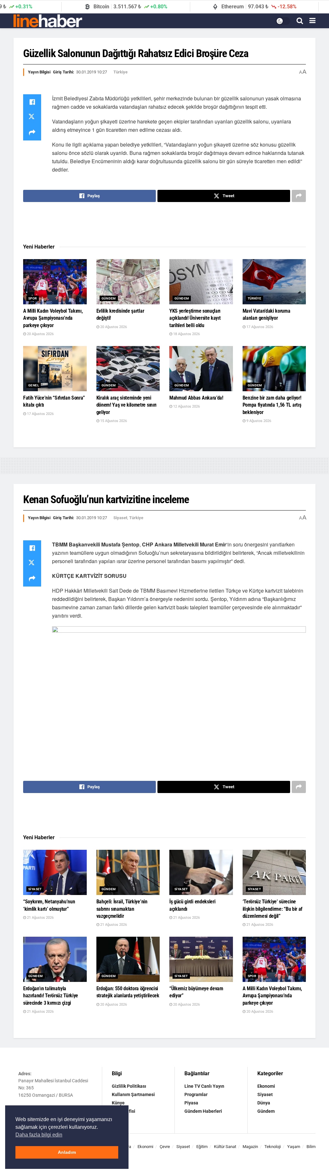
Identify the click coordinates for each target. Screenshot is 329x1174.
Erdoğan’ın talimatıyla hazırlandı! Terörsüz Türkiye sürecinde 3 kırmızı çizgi (50, 995)
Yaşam (293, 1146)
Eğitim (202, 1146)
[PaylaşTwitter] (32, 117)
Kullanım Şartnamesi (133, 1094)
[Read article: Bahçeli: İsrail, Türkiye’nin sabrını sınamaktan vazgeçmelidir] (128, 872)
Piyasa (191, 1102)
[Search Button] (300, 20)
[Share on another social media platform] (32, 132)
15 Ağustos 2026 (113, 421)
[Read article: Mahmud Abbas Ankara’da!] (201, 368)
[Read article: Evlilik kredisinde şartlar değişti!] (128, 281)
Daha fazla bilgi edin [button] (38, 1134)
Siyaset (120, 517)
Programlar (196, 1094)
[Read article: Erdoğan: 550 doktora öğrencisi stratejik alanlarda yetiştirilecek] (128, 959)
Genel (33, 385)
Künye (118, 1102)
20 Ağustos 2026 (40, 334)
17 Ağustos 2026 (259, 327)
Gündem (109, 298)
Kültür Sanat (225, 1146)
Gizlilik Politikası (129, 1086)
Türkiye (120, 72)
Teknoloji (272, 1146)
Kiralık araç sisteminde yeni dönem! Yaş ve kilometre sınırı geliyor (126, 405)
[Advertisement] (164, 222)
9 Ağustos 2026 (258, 421)
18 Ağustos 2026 (186, 334)
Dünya (263, 1102)
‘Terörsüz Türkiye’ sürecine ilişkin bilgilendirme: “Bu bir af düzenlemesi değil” (272, 909)
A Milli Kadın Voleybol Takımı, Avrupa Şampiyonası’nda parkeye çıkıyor (53, 318)
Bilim (311, 1146)
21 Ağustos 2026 (40, 918)
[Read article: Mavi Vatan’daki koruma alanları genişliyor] (274, 281)
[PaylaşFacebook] (32, 102)
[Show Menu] (312, 20)
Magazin (250, 1146)
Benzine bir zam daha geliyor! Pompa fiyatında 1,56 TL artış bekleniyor (272, 405)
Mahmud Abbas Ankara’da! (196, 398)
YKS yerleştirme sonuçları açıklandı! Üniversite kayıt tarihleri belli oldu (194, 318)
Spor (32, 298)
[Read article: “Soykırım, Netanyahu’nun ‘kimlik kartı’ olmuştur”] (55, 872)
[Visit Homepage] (47, 20)
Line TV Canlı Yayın (204, 1086)
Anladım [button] (67, 1152)
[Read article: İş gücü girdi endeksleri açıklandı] (201, 872)
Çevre (165, 1146)
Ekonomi (266, 1086)
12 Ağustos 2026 (186, 406)
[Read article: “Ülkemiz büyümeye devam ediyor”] (201, 959)
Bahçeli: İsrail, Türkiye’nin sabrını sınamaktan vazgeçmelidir (121, 909)
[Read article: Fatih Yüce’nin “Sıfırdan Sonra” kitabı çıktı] (55, 368)
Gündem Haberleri (203, 1111)
